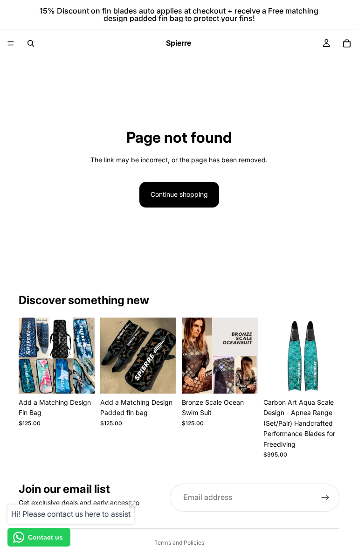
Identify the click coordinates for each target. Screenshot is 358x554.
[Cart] (347, 43)
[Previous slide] (192, 355)
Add (88, 379)
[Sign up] (325, 497)
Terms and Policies (179, 542)
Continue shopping (179, 194)
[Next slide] (247, 355)
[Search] (31, 43)
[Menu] (10, 43)
